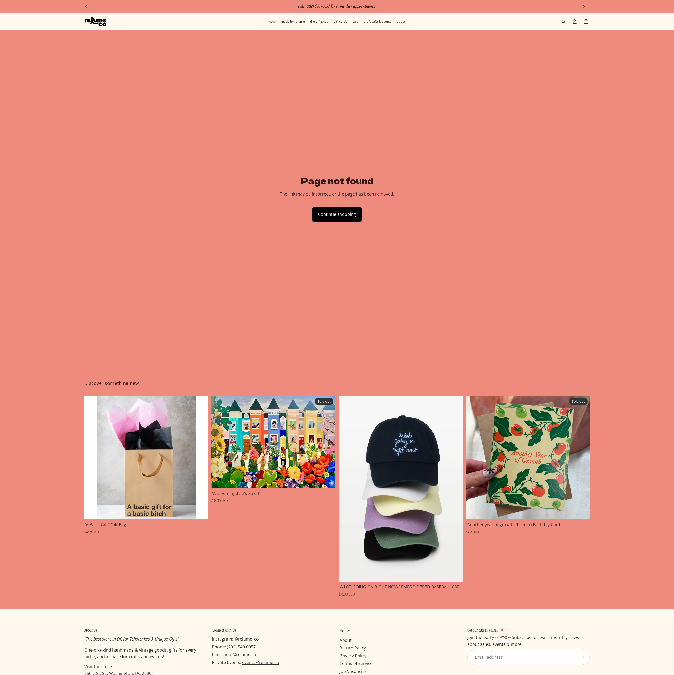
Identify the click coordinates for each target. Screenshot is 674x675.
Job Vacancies (353, 671)
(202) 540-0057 (241, 647)
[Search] (563, 21)
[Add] (200, 511)
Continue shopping (337, 214)
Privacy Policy (353, 656)
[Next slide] (584, 6)
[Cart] (586, 21)
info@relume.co (240, 654)
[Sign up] (581, 657)
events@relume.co (260, 662)
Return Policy (353, 648)
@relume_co (246, 639)
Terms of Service (356, 663)
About (346, 640)
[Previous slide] (86, 6)
